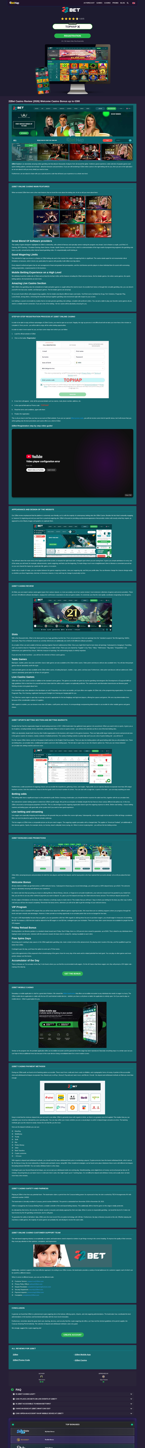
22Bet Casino (81, 1361)
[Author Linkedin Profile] (43, 1383)
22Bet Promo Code (21, 1361)
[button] (72, 1395)
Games (99, 3)
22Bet (15, 1355)
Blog (122, 3)
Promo (115, 3)
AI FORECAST (89, 3)
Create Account (72, 1336)
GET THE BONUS (73, 975)
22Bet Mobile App (83, 1355)
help (72, 42)
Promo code (72, 24)
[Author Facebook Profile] (41, 1383)
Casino (107, 3)
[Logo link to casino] (72, 11)
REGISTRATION (72, 37)
